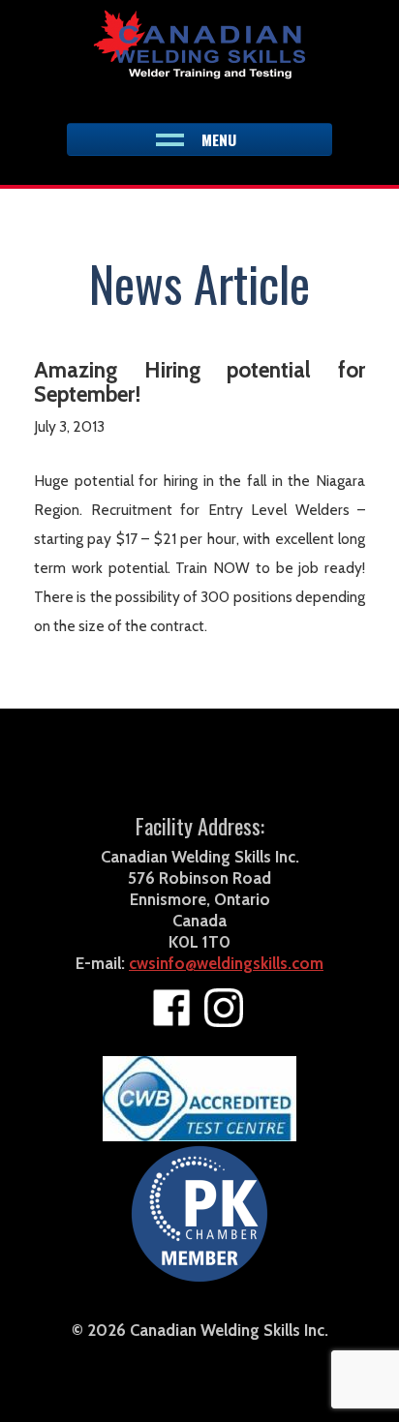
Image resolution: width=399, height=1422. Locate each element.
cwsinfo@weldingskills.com (226, 963)
